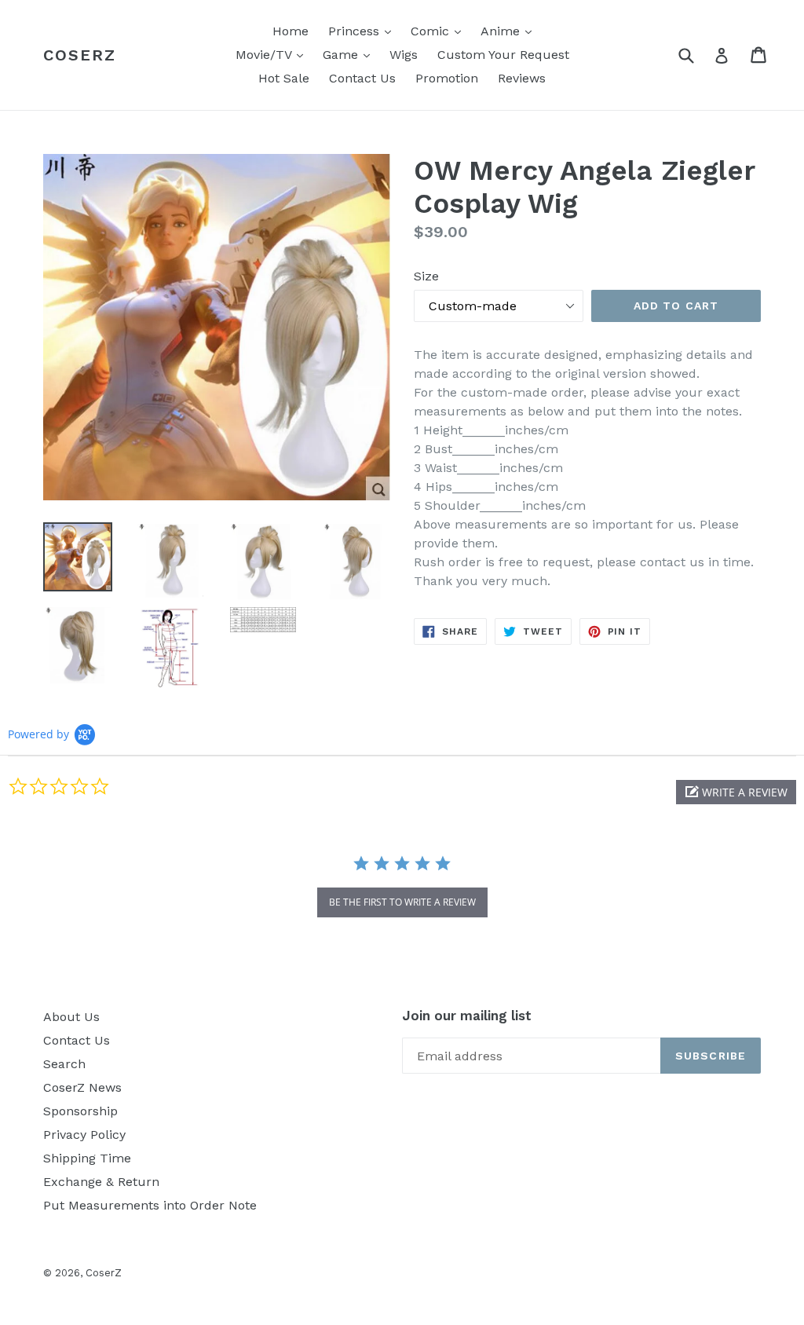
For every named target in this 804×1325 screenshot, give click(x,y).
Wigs (403, 54)
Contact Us (362, 78)
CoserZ (79, 55)
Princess (363, 30)
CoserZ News (82, 1087)
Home (290, 31)
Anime (510, 30)
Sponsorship (80, 1111)
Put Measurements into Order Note (150, 1205)
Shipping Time (87, 1158)
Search (64, 1063)
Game (350, 54)
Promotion (446, 78)
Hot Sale (283, 78)
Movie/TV (273, 54)
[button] (736, 792)
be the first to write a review (402, 902)
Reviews (522, 78)
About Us (71, 1016)
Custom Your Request (503, 54)
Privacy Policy (84, 1134)
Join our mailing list (467, 1015)
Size (426, 276)
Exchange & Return (101, 1181)
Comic (440, 30)
